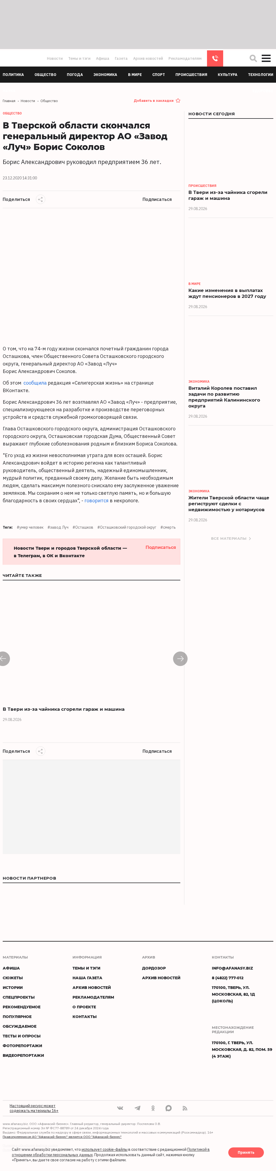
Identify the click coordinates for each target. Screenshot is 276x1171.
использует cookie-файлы (104, 1149)
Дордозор (154, 968)
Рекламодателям (185, 58)
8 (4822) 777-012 (215, 58)
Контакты (85, 1016)
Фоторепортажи (22, 1045)
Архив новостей (148, 58)
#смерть (168, 527)
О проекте (84, 1006)
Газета (121, 58)
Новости (55, 58)
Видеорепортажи (23, 1055)
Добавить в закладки (154, 100)
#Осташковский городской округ (126, 527)
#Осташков (83, 527)
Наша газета (87, 977)
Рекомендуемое (21, 1006)
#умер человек (30, 527)
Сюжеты (13, 977)
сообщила (35, 383)
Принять (246, 1152)
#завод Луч (57, 527)
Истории (13, 987)
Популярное (17, 1016)
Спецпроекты (19, 997)
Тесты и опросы (22, 1035)
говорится (96, 500)
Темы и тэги (79, 58)
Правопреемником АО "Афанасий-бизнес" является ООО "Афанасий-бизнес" (62, 1137)
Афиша (102, 58)
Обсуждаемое (19, 1026)
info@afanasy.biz (232, 968)
